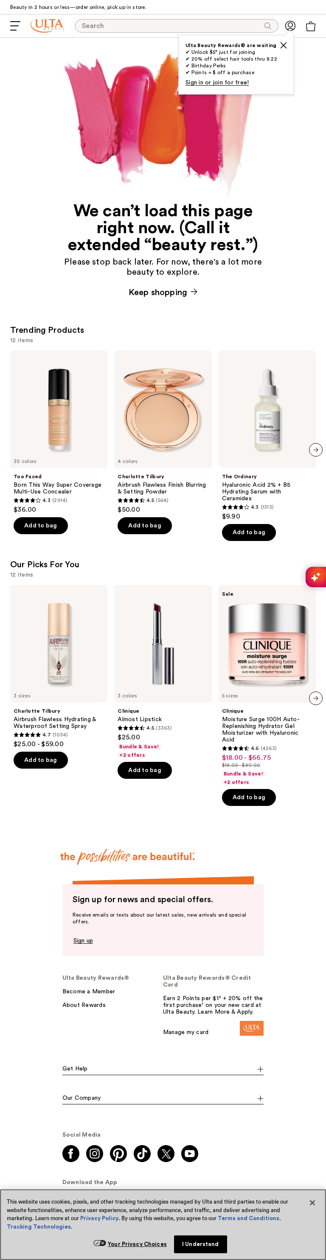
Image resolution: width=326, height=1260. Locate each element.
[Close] (312, 1202)
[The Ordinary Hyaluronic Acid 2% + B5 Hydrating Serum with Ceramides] (267, 436)
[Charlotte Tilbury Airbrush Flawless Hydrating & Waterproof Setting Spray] (58, 666)
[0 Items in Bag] (311, 26)
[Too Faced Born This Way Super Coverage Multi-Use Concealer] (58, 432)
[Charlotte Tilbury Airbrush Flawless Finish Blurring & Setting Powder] (162, 432)
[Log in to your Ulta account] (290, 26)
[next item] (316, 450)
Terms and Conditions (248, 1218)
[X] (283, 45)
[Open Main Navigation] (15, 26)
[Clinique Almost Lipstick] (162, 671)
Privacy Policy (99, 1218)
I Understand (200, 1244)
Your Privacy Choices (137, 1244)
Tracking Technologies (39, 1226)
